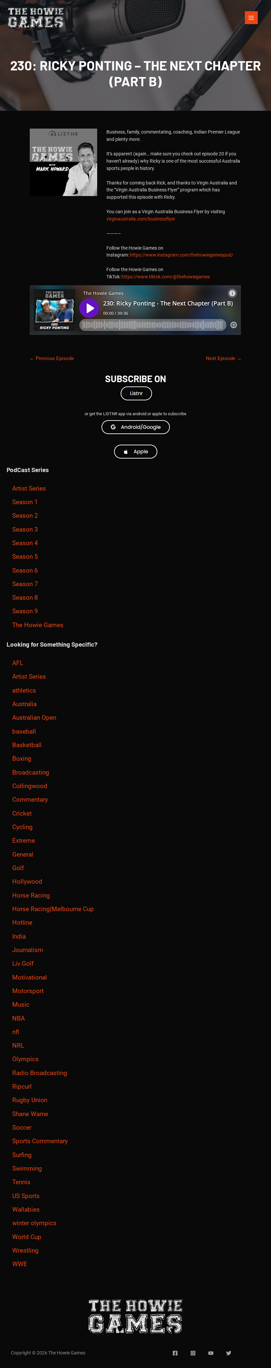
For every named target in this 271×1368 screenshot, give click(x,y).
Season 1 (25, 502)
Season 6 (25, 570)
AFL (17, 663)
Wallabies (26, 1209)
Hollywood (27, 881)
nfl (15, 1032)
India (19, 936)
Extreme (23, 840)
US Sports (26, 1196)
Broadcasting (30, 772)
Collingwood (29, 786)
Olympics (25, 1059)
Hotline (22, 922)
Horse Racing (31, 895)
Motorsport (28, 991)
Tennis (21, 1182)
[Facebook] (175, 1353)
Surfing (22, 1155)
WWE (19, 1264)
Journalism (27, 950)
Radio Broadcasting (39, 1073)
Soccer (21, 1127)
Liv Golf (23, 963)
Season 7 (25, 584)
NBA (18, 1018)
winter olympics (34, 1223)
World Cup (26, 1237)
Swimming (27, 1168)
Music (20, 1004)
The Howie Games (37, 625)
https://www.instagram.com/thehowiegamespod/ (181, 255)
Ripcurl (22, 1086)
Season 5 (25, 556)
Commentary (30, 799)
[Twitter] (228, 1353)
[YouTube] (210, 1353)
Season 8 (25, 597)
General (22, 854)
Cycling (22, 827)
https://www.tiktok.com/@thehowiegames (166, 276)
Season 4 (25, 543)
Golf (18, 868)
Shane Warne (30, 1114)
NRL (18, 1045)
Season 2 (25, 515)
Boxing (21, 758)
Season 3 (25, 529)
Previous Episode (51, 358)
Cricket (22, 813)
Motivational (29, 977)
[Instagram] (193, 1353)
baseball (24, 731)
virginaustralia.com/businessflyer (140, 218)
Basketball (27, 745)
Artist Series (29, 488)
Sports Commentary (40, 1141)
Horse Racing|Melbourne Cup (53, 909)
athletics (24, 690)
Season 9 (25, 611)
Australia (24, 704)
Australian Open (34, 717)
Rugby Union (29, 1100)
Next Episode (224, 358)
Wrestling (25, 1250)
